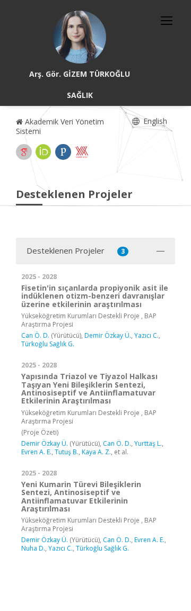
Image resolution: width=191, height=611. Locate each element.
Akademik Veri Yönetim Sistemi (60, 126)
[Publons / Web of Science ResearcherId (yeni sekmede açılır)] (63, 152)
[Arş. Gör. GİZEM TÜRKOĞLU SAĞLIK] (79, 37)
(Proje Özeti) (39, 432)
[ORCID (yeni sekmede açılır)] (43, 152)
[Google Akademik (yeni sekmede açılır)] (24, 152)
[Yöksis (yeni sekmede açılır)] (82, 152)
